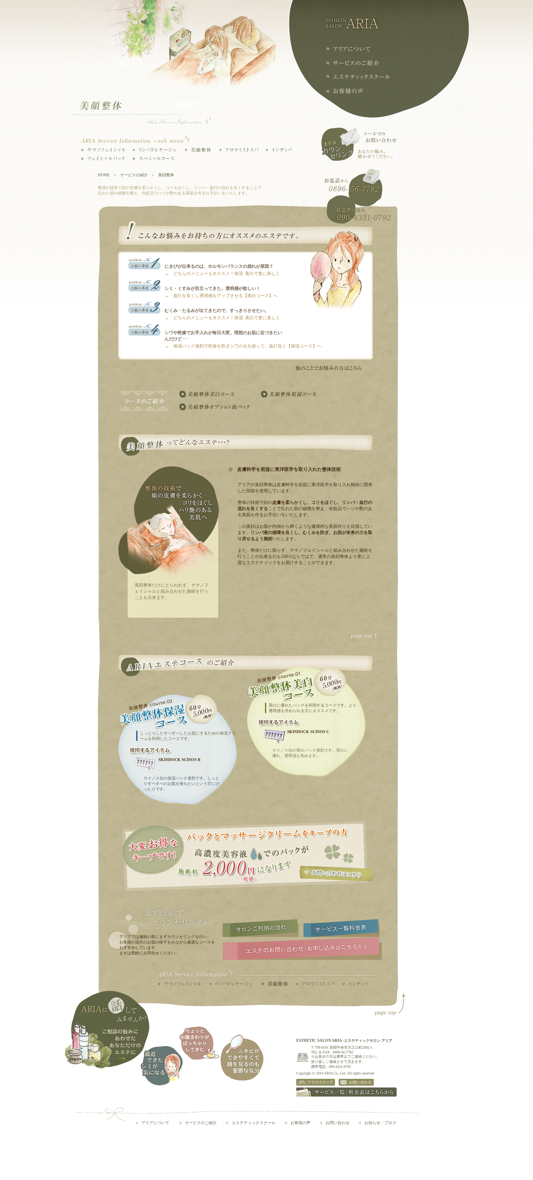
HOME (104, 175)
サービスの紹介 (353, 63)
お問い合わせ (338, 1123)
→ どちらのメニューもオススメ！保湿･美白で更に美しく (222, 273)
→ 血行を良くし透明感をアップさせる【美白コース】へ (221, 295)
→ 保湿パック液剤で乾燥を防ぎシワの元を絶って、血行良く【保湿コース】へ (243, 346)
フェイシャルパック (103, 158)
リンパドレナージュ (154, 149)
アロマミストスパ (239, 149)
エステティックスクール (358, 76)
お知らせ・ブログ (380, 1123)
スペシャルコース (154, 158)
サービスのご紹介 (201, 1123)
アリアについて (348, 49)
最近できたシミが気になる (161, 1065)
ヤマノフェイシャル (103, 149)
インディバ (278, 149)
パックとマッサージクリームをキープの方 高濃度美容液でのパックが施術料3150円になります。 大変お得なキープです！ (247, 857)
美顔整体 (198, 149)
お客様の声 (344, 91)
